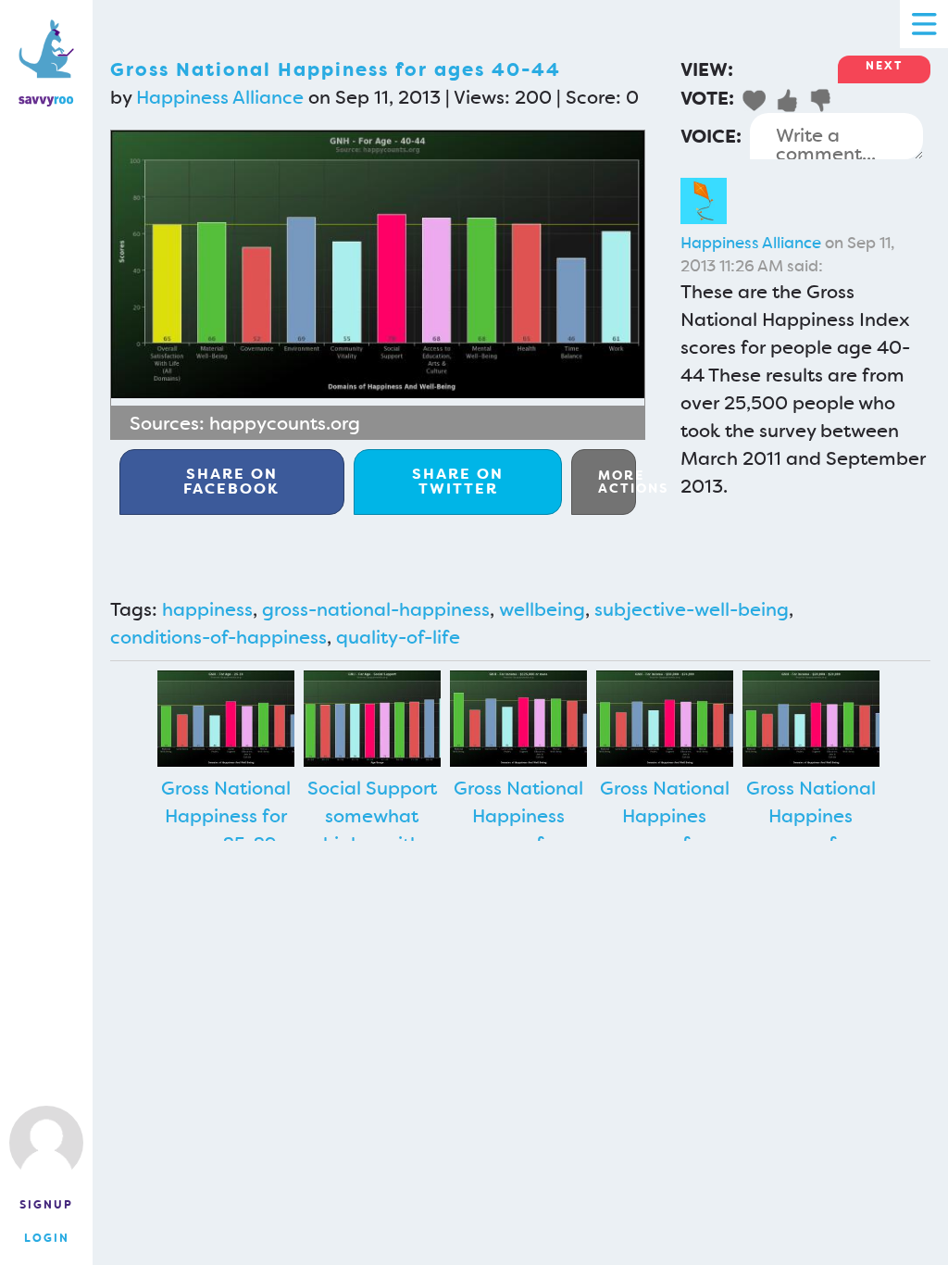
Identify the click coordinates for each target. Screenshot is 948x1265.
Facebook (231, 481)
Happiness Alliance (220, 97)
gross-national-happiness (376, 609)
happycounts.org (284, 423)
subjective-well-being (691, 609)
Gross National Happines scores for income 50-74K (664, 829)
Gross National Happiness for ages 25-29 (226, 816)
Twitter (458, 481)
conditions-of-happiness (218, 637)
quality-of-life (398, 637)
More (617, 481)
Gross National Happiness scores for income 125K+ (518, 829)
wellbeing (542, 609)
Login (46, 1238)
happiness (207, 609)
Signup (46, 1204)
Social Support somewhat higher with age (372, 829)
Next (884, 65)
